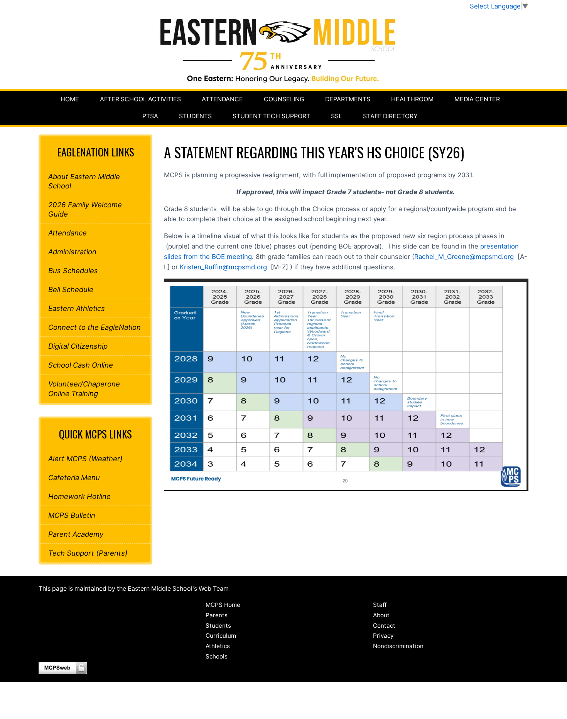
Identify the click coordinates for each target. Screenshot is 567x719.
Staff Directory (390, 116)
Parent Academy (75, 534)
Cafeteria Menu (74, 477)
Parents (217, 615)
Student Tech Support (271, 116)
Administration (72, 251)
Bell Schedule (70, 289)
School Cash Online (80, 365)
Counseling (284, 99)
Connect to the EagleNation (94, 327)
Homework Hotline (79, 496)
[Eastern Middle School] (284, 50)
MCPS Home (223, 604)
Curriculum (221, 635)
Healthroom (412, 99)
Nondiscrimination (398, 646)
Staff (379, 604)
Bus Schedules (73, 270)
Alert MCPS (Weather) (85, 458)
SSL (336, 116)
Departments (347, 99)
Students (195, 116)
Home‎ (70, 99)
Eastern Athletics (76, 308)
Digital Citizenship (78, 346)
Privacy (383, 635)
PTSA (150, 116)
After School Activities (140, 99)
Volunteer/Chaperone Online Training (84, 388)
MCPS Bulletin (71, 515)
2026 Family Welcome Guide (85, 209)
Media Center (477, 99)
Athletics (218, 646)
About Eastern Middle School (84, 181)
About (381, 615)
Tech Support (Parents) (88, 553)
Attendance (222, 99)
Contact (384, 625)
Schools (217, 656)
